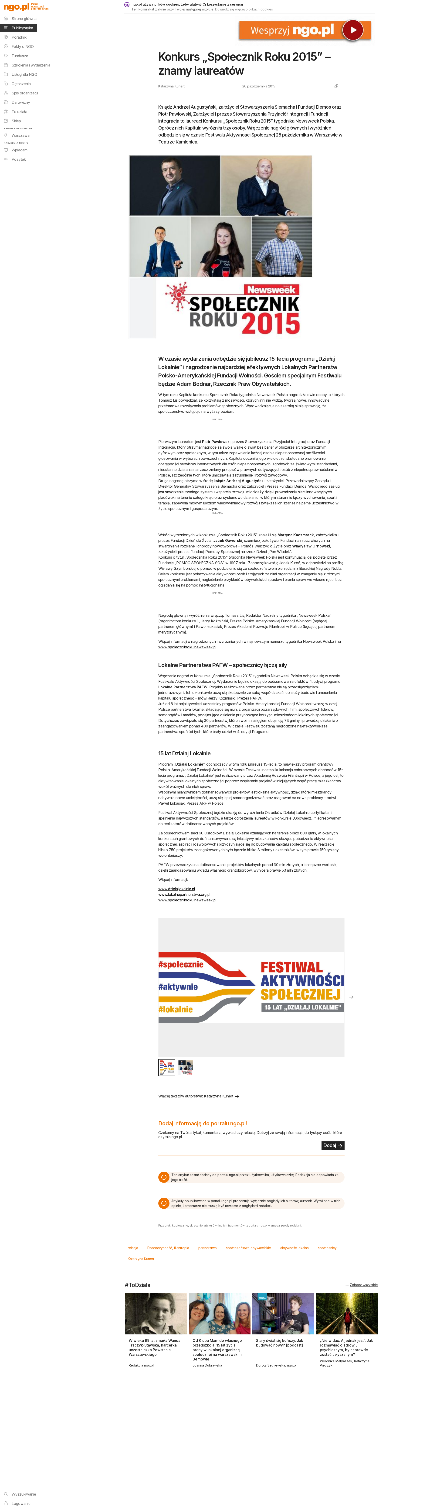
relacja (133, 1248)
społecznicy (327, 1248)
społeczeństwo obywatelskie (248, 1248)
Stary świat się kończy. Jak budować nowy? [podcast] (279, 1342)
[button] (166, 1067)
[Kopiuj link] (336, 86)
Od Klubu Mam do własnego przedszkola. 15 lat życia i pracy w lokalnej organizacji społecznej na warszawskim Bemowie (217, 1349)
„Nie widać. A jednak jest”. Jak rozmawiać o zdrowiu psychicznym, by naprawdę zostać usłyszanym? (346, 1347)
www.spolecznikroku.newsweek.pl (187, 647)
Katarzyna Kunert (141, 1259)
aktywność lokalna (294, 1248)
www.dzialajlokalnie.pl (176, 889)
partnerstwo (207, 1248)
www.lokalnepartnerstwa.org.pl (184, 894)
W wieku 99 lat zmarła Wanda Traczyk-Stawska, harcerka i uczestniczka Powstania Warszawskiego (154, 1347)
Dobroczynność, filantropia (168, 1248)
